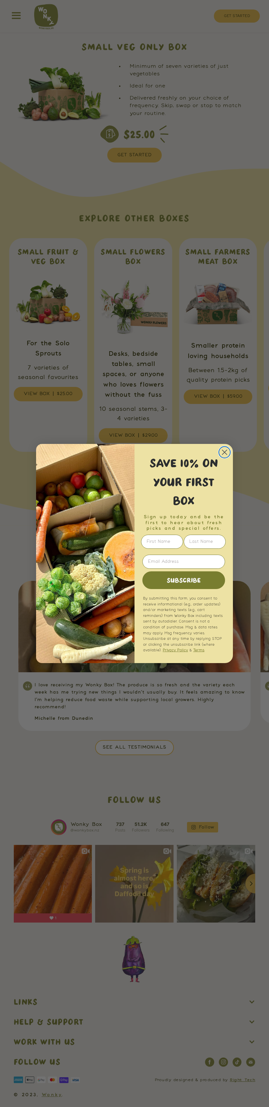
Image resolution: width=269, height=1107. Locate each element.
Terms (198, 650)
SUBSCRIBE (184, 580)
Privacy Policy (175, 650)
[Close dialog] (224, 452)
